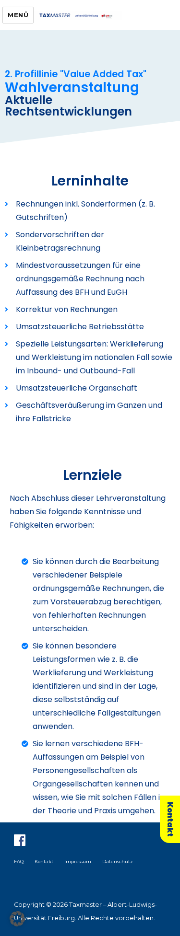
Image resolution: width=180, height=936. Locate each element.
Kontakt (44, 861)
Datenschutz (117, 861)
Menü (18, 15)
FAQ (19, 861)
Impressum (77, 861)
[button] (17, 918)
